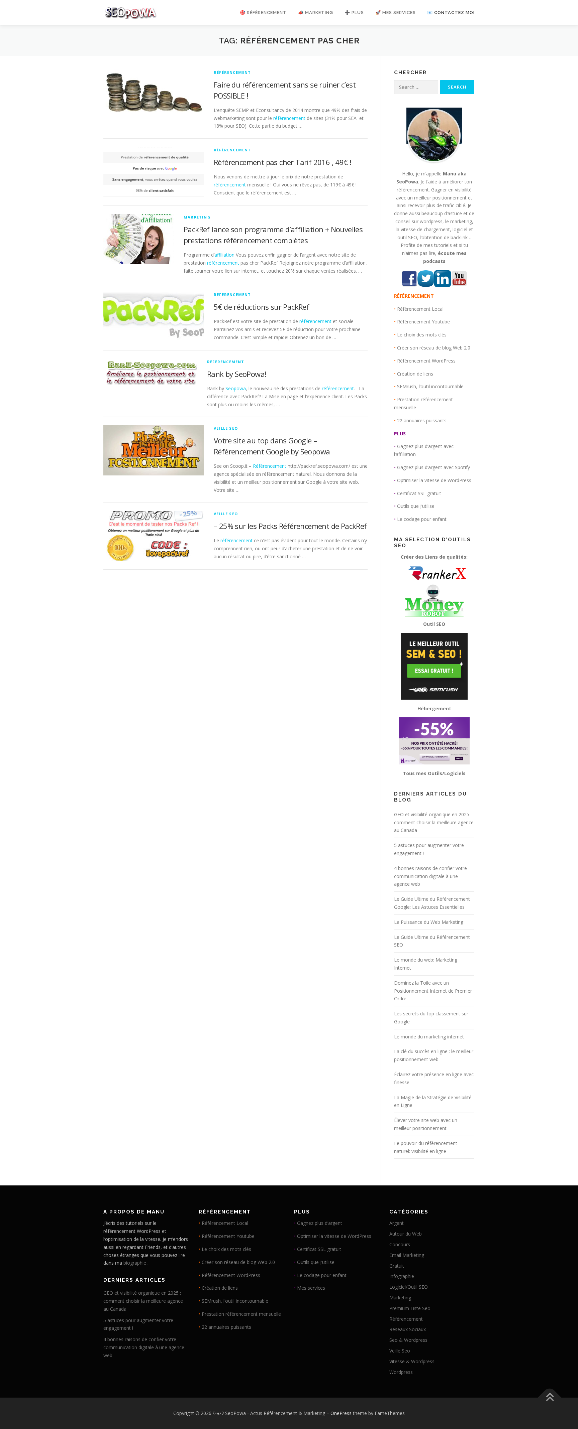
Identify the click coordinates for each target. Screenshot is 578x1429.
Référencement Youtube (423, 321)
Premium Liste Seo (409, 1308)
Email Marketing (406, 1255)
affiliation (224, 255)
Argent (396, 1223)
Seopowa (235, 388)
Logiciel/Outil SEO (408, 1287)
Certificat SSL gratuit (419, 493)
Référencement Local (420, 309)
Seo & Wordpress (408, 1340)
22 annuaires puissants (422, 420)
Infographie (401, 1276)
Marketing (197, 217)
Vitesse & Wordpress (412, 1361)
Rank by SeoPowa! (236, 374)
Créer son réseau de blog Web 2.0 (433, 347)
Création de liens (415, 374)
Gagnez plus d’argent (319, 1223)
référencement (289, 118)
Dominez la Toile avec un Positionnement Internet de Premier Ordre (433, 991)
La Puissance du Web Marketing (428, 922)
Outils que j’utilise (416, 506)
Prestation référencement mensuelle (241, 1314)
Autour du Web (405, 1234)
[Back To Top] (550, 1398)
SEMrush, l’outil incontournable (430, 386)
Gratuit (396, 1266)
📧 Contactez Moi (451, 12)
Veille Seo (226, 428)
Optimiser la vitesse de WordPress (434, 480)
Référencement (232, 72)
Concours (399, 1244)
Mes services (311, 1288)
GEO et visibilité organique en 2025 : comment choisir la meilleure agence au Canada (434, 822)
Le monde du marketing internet (429, 1036)
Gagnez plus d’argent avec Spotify (433, 467)
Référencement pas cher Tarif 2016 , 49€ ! (282, 162)
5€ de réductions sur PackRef (261, 307)
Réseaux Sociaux (407, 1329)
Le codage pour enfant (422, 519)
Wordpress (401, 1372)
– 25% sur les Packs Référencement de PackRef (290, 526)
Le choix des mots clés (422, 334)
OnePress (341, 1413)
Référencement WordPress (426, 361)
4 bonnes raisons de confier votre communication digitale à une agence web (430, 876)
